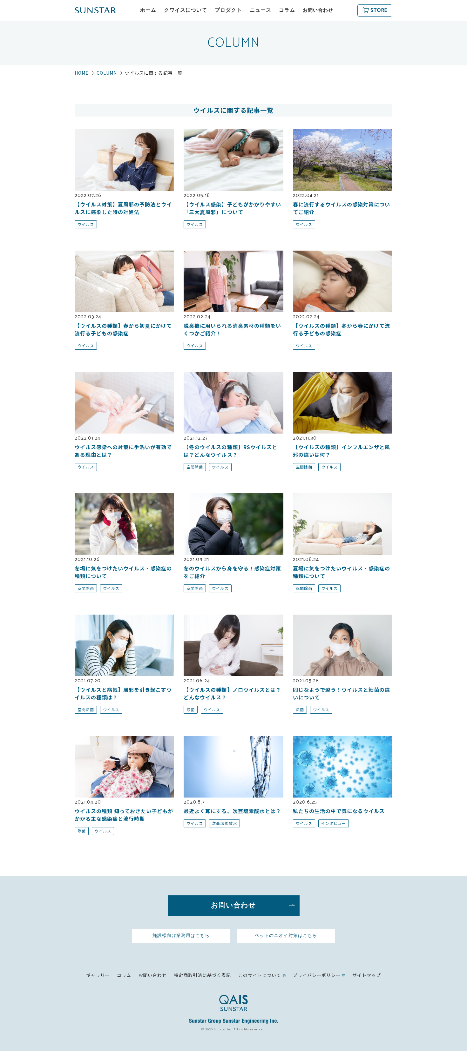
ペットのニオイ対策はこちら (286, 936)
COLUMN (107, 73)
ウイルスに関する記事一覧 (233, 110)
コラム (287, 10)
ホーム (148, 10)
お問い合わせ (318, 10)
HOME (82, 73)
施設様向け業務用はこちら (181, 936)
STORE (378, 10)
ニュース (260, 10)
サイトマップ (366, 975)
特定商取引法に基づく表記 (202, 975)
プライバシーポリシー (317, 975)
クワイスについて (185, 10)
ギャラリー (98, 975)
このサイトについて (259, 975)
